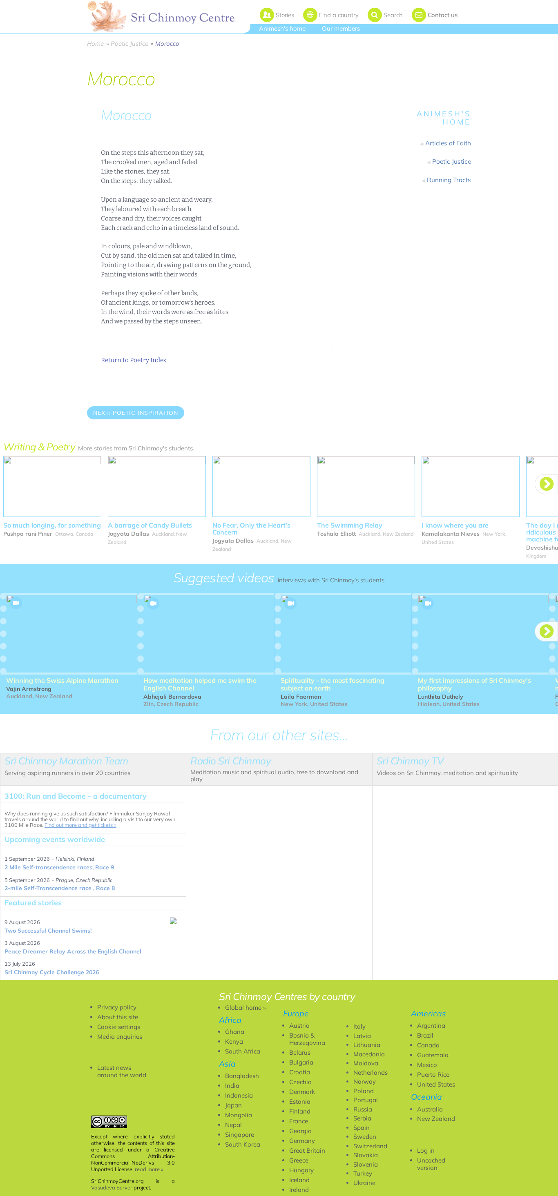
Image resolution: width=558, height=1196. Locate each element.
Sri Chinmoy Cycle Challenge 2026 (51, 972)
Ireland (299, 1190)
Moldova (365, 1063)
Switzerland (370, 1146)
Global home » (245, 1007)
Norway (364, 1081)
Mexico (427, 1065)
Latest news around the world (121, 1071)
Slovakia (365, 1155)
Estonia (299, 1101)
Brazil (425, 1035)
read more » (149, 1169)
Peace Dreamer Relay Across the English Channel (72, 951)
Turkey (362, 1173)
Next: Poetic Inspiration (135, 412)
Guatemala (433, 1055)
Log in (426, 1150)
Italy (359, 1026)
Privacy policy (116, 1007)
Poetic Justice (129, 43)
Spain (361, 1127)
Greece (298, 1160)
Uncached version (431, 1164)
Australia (430, 1109)
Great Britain (307, 1150)
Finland (299, 1111)
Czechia (300, 1082)
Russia (362, 1109)
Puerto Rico (433, 1074)
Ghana (234, 1032)
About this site (117, 1017)
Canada (428, 1045)
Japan (233, 1105)
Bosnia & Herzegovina (307, 1039)
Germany (302, 1141)
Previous (106, 435)
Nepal (233, 1125)
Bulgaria (301, 1062)
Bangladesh (242, 1076)
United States (436, 1084)
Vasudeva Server (111, 1187)
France (298, 1121)
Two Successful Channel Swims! (48, 930)
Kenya (234, 1041)
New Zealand (436, 1119)
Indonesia (239, 1095)
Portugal (365, 1100)
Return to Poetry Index (133, 360)
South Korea (242, 1144)
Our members (341, 28)
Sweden (364, 1136)
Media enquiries (119, 1036)
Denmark (302, 1092)
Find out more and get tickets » (80, 825)
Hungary (301, 1170)
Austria (299, 1025)
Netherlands (370, 1072)
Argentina (431, 1025)
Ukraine (364, 1183)
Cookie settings (118, 1027)
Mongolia (238, 1115)
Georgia (300, 1131)
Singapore (239, 1134)
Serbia (362, 1118)
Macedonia (369, 1054)
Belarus (299, 1052)
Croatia (299, 1072)
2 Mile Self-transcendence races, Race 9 (59, 867)
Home (95, 43)
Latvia (362, 1036)
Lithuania (366, 1045)
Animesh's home (282, 28)
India (232, 1085)
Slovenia (365, 1164)
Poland (363, 1091)
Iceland (299, 1180)
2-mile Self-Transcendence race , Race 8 (59, 888)
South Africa (242, 1051)
